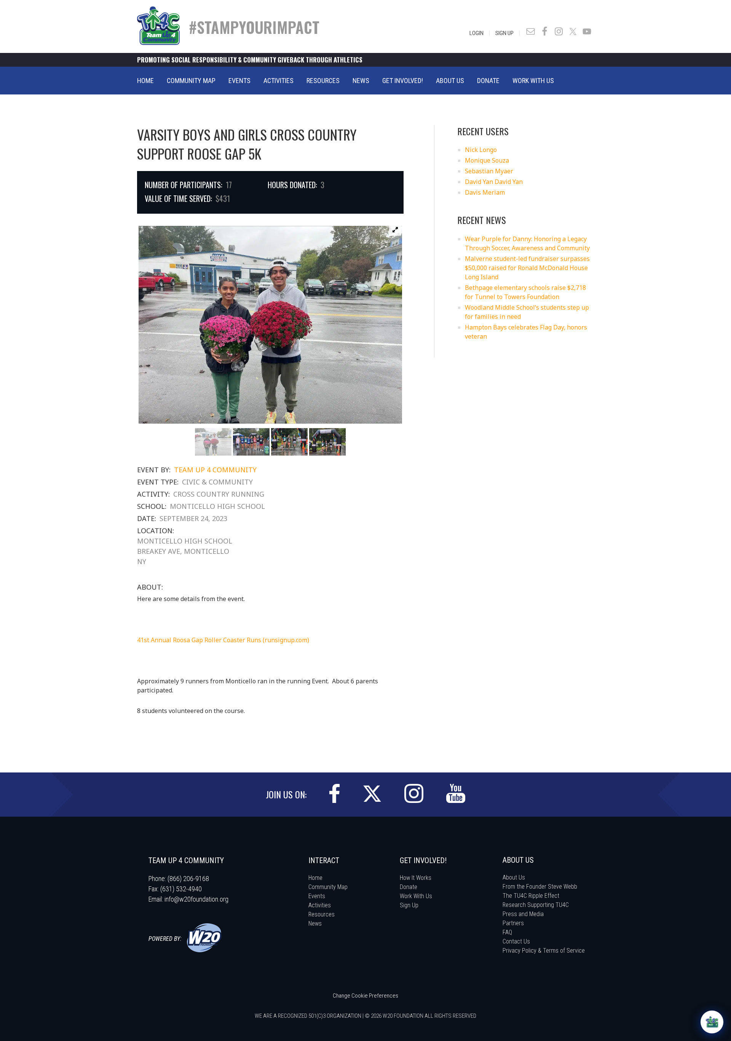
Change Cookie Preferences (365, 995)
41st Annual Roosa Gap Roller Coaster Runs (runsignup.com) (223, 640)
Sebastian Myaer (489, 171)
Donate (408, 887)
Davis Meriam (485, 192)
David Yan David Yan (494, 181)
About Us (514, 877)
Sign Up (504, 33)
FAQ (507, 932)
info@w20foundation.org (196, 899)
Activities (319, 905)
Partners (513, 923)
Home (315, 877)
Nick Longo (481, 150)
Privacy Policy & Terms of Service (544, 950)
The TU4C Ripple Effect (531, 895)
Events (316, 896)
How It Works (415, 877)
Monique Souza (487, 160)
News (315, 923)
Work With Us (416, 896)
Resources (321, 914)
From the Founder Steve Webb (540, 886)
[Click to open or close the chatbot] (712, 1022)
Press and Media (523, 914)
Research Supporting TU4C (536, 904)
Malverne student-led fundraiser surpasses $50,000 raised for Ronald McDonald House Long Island (527, 267)
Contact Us (516, 941)
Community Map (328, 887)
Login (476, 33)
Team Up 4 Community (215, 469)
